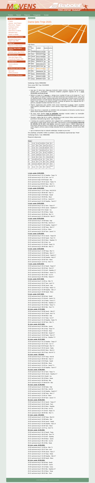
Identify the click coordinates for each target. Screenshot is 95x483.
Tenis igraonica (12, 29)
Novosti (18, 15)
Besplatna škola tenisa (16, 37)
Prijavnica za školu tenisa (15, 45)
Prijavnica (27, 15)
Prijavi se (11, 43)
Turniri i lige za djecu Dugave (15, 48)
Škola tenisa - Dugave (14, 25)
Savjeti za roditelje (13, 34)
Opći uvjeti (11, 71)
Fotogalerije (36, 15)
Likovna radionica (13, 64)
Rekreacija (32, 18)
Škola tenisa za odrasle (14, 30)
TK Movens (12, 19)
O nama (10, 21)
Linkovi (10, 66)
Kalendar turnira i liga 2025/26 (16, 52)
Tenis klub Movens (44, 479)
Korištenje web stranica (16, 68)
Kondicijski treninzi (13, 27)
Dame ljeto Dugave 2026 (15, 57)
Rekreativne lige (14, 54)
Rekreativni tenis (12, 32)
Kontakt (46, 15)
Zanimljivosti (13, 61)
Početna (10, 15)
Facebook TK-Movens (15, 75)
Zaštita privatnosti (13, 72)
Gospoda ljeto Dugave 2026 (15, 59)
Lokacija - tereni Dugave (14, 23)
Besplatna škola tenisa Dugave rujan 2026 (14, 40)
